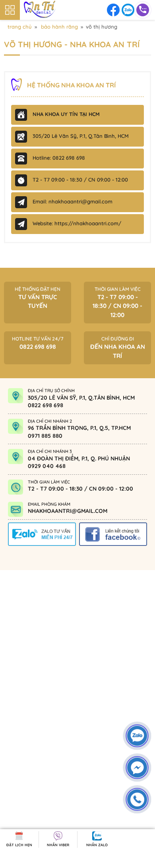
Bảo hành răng (59, 26)
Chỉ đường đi (117, 348)
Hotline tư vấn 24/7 (38, 343)
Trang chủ (20, 26)
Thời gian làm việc (117, 302)
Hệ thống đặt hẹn (37, 298)
